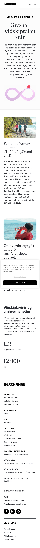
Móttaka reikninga (11, 401)
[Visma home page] (20, 523)
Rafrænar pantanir (11, 404)
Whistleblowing (10, 536)
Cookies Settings (20, 277)
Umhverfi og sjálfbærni (13, 438)
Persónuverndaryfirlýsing (14, 500)
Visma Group (9, 533)
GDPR (6, 497)
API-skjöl (7, 422)
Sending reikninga (11, 397)
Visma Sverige (9, 529)
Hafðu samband (10, 431)
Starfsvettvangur (11, 442)
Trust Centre (9, 540)
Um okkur (8, 435)
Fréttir (6, 413)
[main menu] (35, 4)
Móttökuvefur (9, 445)
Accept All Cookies (20, 282)
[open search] (30, 4)
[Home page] (10, 4)
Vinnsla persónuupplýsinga (15, 504)
